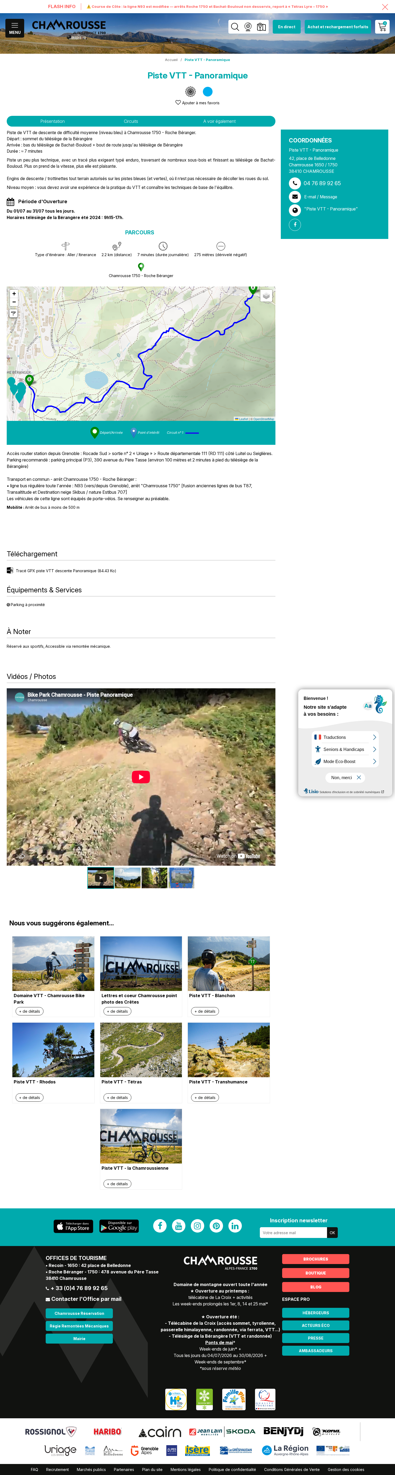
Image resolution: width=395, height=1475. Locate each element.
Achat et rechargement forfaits (337, 26)
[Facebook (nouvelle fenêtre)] (160, 1226)
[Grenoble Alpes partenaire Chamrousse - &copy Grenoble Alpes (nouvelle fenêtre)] (144, 1450)
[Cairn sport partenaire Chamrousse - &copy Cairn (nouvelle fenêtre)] (160, 1431)
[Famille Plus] (234, 1399)
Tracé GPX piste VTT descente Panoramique (66, 570)
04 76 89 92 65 (322, 183)
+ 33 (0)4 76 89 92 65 (79, 1288)
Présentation (52, 121)
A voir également (219, 121)
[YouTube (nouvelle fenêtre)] (178, 1226)
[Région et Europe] (333, 1450)
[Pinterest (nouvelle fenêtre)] (216, 1226)
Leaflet (243, 419)
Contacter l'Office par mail (86, 1299)
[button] (11, 382)
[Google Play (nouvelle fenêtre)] (119, 1226)
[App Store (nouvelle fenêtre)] (73, 1226)
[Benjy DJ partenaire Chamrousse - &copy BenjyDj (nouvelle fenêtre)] (283, 1431)
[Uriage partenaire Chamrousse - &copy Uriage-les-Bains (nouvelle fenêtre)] (60, 1450)
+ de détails (29, 1011)
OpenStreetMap (263, 419)
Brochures (315, 1259)
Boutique (316, 1273)
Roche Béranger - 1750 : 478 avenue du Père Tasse (104, 1271)
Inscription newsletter (299, 1220)
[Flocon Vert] (204, 1399)
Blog (315, 1287)
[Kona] (327, 1431)
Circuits (131, 121)
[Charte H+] (176, 1399)
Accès (261, 26)
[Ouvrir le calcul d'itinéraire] (13, 313)
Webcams (248, 26)
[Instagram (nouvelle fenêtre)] (197, 1226)
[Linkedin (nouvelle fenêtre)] (235, 1226)
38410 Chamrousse (66, 1278)
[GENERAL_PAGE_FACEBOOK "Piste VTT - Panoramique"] (297, 225)
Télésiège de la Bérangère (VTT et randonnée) (222, 1336)
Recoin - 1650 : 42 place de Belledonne (90, 1265)
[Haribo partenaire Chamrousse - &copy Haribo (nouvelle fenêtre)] (108, 1431)
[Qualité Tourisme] (265, 1399)
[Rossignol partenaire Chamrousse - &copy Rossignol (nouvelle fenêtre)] (51, 1431)
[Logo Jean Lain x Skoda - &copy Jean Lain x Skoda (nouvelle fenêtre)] (222, 1431)
